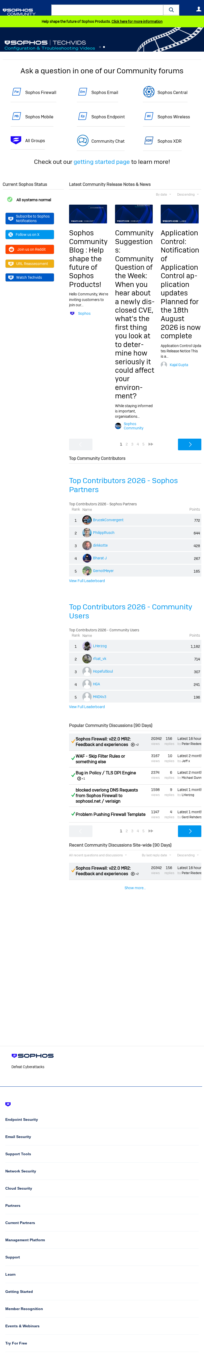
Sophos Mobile (39, 117)
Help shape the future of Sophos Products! (86, 267)
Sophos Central (173, 92)
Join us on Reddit (31, 249)
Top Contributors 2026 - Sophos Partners (123, 485)
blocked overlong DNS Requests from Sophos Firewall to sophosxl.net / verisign (107, 795)
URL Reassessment (32, 263)
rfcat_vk (99, 658)
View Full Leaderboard (87, 580)
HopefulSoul (103, 671)
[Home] (26, 12)
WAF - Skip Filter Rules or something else (100, 759)
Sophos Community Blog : (88, 241)
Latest (189, 738)
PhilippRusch (103, 532)
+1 (83, 778)
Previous (4, 40)
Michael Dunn (192, 778)
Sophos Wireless (174, 117)
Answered (73, 758)
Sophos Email (104, 92)
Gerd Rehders (192, 817)
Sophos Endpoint (108, 117)
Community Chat (108, 141)
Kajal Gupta (179, 364)
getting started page (102, 162)
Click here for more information (137, 21)
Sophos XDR (170, 141)
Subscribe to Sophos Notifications (33, 218)
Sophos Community (133, 425)
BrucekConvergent (108, 520)
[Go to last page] (151, 444)
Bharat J (100, 558)
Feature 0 (100, 47)
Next (200, 40)
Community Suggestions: (134, 241)
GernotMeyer (103, 570)
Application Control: (179, 237)
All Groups (35, 140)
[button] (171, 10)
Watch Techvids (29, 277)
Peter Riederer (192, 744)
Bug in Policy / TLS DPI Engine (106, 773)
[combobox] (107, 10)
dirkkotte (100, 545)
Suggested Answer (73, 741)
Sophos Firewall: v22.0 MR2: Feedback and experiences (103, 741)
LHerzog (100, 646)
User (198, 9)
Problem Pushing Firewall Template (111, 814)
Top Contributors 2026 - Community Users (130, 611)
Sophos (84, 313)
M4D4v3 (99, 696)
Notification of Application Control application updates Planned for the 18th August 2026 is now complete (181, 292)
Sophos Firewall (40, 92)
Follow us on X (27, 234)
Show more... (135, 887)
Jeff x (186, 761)
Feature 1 (104, 47)
